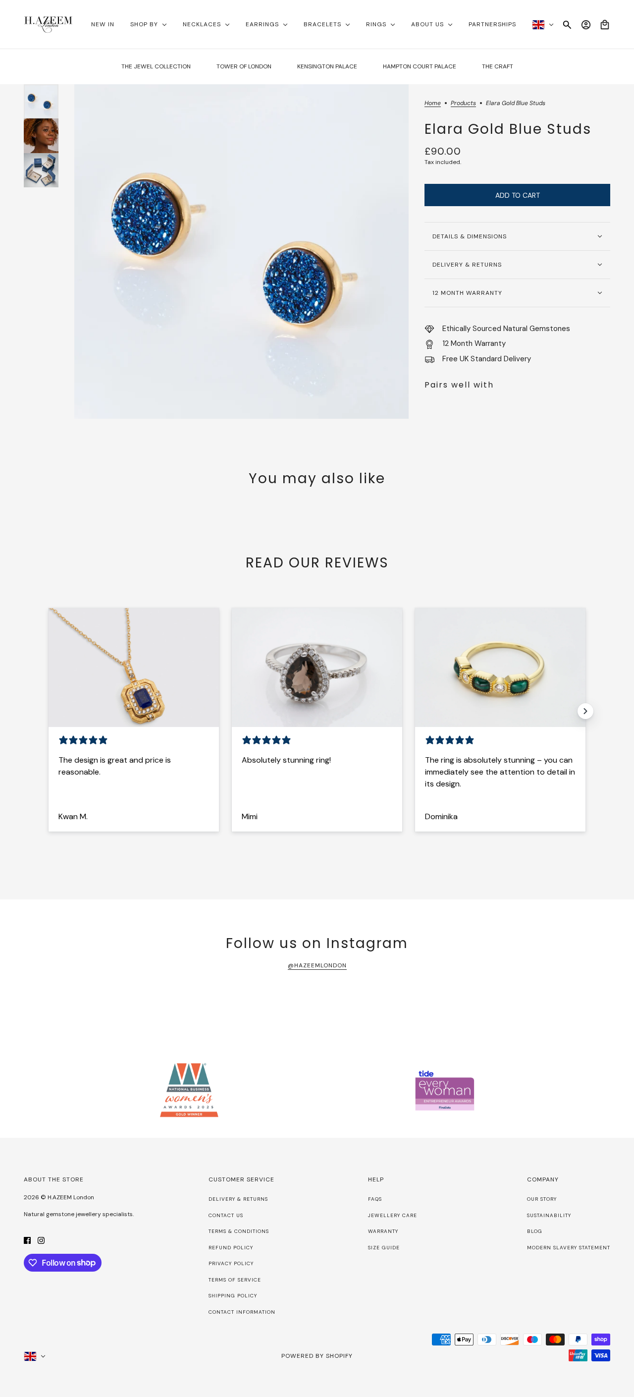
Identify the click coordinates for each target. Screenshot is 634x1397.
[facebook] (27, 1240)
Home (432, 103)
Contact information (242, 1312)
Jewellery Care (392, 1215)
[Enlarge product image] (241, 251)
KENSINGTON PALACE (327, 66)
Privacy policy (231, 1263)
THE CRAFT (497, 66)
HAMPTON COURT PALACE (419, 66)
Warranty (383, 1231)
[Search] (567, 24)
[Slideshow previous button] (48, 711)
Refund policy (231, 1247)
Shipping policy (233, 1295)
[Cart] (604, 24)
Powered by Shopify (317, 1356)
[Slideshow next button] (585, 711)
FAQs (375, 1199)
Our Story (542, 1199)
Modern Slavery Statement (568, 1247)
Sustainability (549, 1215)
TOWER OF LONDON (243, 66)
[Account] (586, 24)
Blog (534, 1231)
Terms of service (235, 1280)
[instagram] (41, 1240)
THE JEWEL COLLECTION (156, 66)
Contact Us (226, 1215)
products (463, 103)
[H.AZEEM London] (48, 24)
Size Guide (384, 1247)
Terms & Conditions (239, 1231)
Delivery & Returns (238, 1199)
